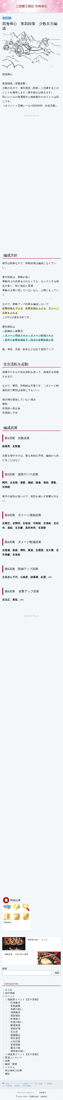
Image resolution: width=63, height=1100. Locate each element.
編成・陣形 (11, 1064)
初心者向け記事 (13, 1070)
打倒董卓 (15, 1002)
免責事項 (42, 1092)
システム (10, 1067)
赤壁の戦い (17, 1009)
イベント (10, 996)
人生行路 (15, 1041)
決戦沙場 (15, 1028)
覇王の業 (15, 1048)
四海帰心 (7, 18)
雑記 (7, 1073)
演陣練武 (15, 1012)
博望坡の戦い (18, 1051)
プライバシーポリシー (25, 1092)
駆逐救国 (15, 1025)
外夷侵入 (15, 1018)
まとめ (8, 989)
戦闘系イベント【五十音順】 (24, 999)
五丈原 (14, 1031)
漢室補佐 (15, 1015)
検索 (4, 968)
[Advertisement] (31, 150)
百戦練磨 (15, 1006)
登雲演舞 (15, 1044)
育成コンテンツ (13, 1057)
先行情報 (10, 993)
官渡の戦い (17, 1022)
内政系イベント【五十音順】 (24, 1054)
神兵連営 (15, 1038)
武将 (7, 1060)
